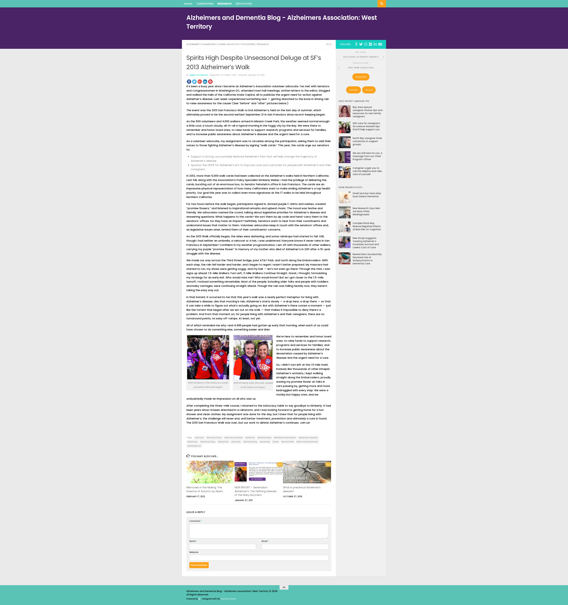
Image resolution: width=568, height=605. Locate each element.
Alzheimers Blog (207, 441)
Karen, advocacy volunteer (236, 44)
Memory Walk (287, 441)
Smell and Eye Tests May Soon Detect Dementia (367, 195)
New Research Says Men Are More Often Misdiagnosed (366, 211)
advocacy (199, 437)
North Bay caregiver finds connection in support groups (367, 141)
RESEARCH (225, 3)
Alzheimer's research (308, 437)
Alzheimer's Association (285, 437)
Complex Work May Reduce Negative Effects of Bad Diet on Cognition (367, 226)
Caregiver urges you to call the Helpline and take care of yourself (367, 171)
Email (265, 541)
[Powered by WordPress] (199, 599)
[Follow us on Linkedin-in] (375, 44)
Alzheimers (192, 441)
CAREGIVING (204, 3)
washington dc (194, 446)
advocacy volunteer (234, 437)
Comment (195, 521)
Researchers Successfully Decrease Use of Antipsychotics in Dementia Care (367, 259)
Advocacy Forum (214, 437)
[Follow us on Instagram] (365, 44)
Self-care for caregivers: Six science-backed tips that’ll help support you (366, 126)
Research (263, 44)
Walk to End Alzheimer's (307, 441)
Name (193, 541)
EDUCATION (244, 3)
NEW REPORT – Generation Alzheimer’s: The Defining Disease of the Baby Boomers (255, 491)
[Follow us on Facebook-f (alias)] (356, 44)
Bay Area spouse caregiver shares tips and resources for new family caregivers (368, 112)
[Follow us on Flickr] (370, 44)
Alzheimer (250, 437)
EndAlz (276, 441)
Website (193, 552)
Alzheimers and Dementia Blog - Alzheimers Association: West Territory (281, 22)
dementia (236, 441)
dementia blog (250, 441)
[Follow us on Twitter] (361, 44)
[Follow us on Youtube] (380, 44)
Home (188, 3)
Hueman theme (228, 598)
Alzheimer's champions (201, 44)
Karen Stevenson (198, 75)
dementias (265, 441)
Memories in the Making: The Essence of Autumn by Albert (204, 489)
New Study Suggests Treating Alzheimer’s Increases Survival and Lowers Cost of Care (366, 243)
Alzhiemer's (223, 441)
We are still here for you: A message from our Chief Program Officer (367, 156)
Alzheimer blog (264, 437)
